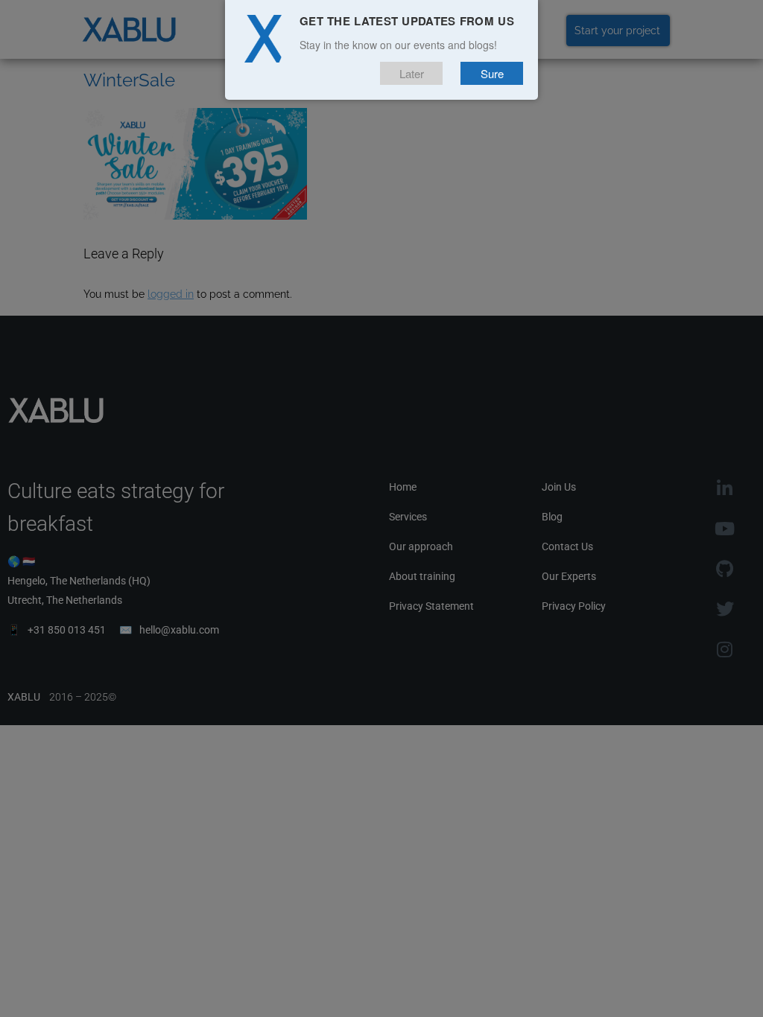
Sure (492, 73)
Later (411, 73)
